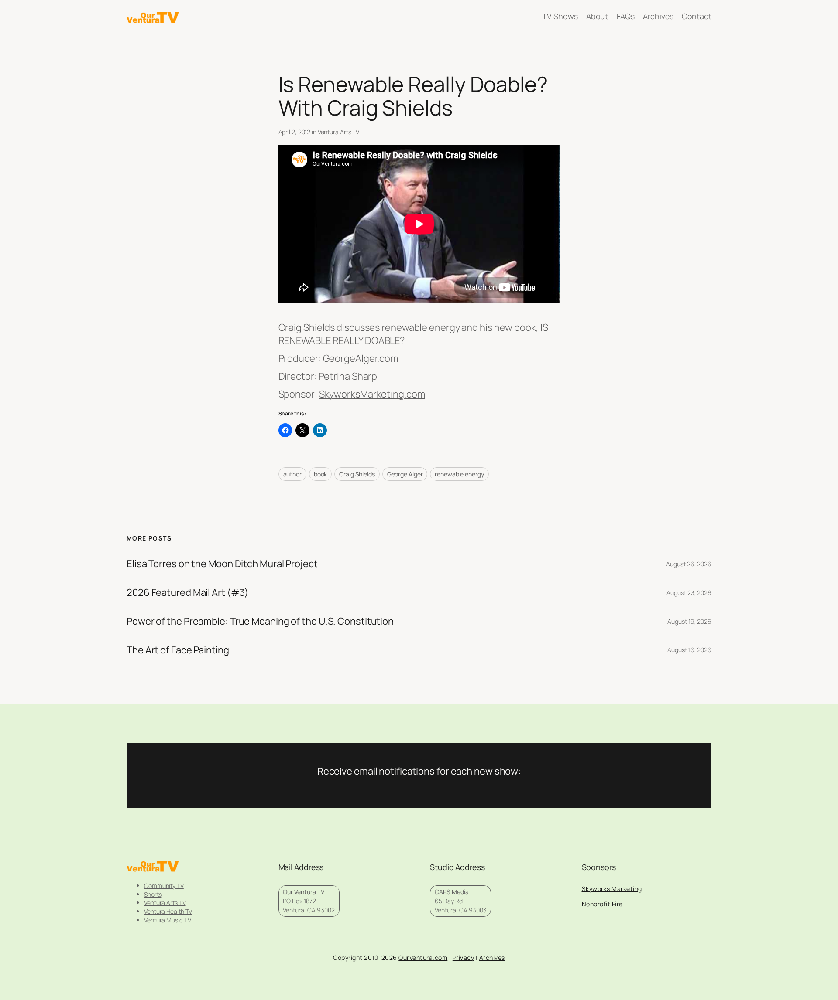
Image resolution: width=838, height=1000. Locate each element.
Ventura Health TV (168, 911)
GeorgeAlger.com (360, 358)
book (320, 474)
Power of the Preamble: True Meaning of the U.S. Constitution (260, 621)
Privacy (463, 957)
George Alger (405, 474)
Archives (492, 957)
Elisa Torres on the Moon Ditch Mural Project (222, 563)
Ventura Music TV (167, 920)
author (292, 474)
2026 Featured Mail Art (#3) (187, 592)
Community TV (164, 885)
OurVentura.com (422, 957)
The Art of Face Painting (178, 650)
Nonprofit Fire (602, 904)
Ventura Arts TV (339, 132)
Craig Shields (357, 474)
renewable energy (459, 474)
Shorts (152, 894)
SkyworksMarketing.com (372, 394)
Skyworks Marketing (612, 888)
